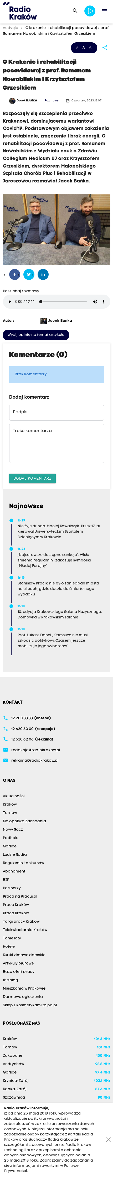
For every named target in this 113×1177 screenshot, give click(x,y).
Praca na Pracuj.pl (20, 897)
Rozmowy (51, 100)
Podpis (20, 412)
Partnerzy (12, 888)
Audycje (11, 28)
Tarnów (10, 813)
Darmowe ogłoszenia (23, 997)
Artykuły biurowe (18, 964)
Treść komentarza (32, 431)
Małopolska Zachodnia (24, 821)
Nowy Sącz (13, 830)
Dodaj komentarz (32, 478)
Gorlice (10, 846)
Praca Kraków (16, 905)
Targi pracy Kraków (21, 922)
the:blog (10, 980)
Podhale (10, 838)
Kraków (10, 805)
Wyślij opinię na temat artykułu (36, 335)
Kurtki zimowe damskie (24, 955)
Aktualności (14, 796)
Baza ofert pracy (18, 972)
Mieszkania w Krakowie (24, 989)
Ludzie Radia (15, 855)
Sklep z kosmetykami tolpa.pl (30, 1005)
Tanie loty (12, 938)
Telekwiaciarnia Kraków (25, 930)
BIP (6, 880)
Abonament (14, 872)
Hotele (9, 947)
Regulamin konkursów (23, 863)
